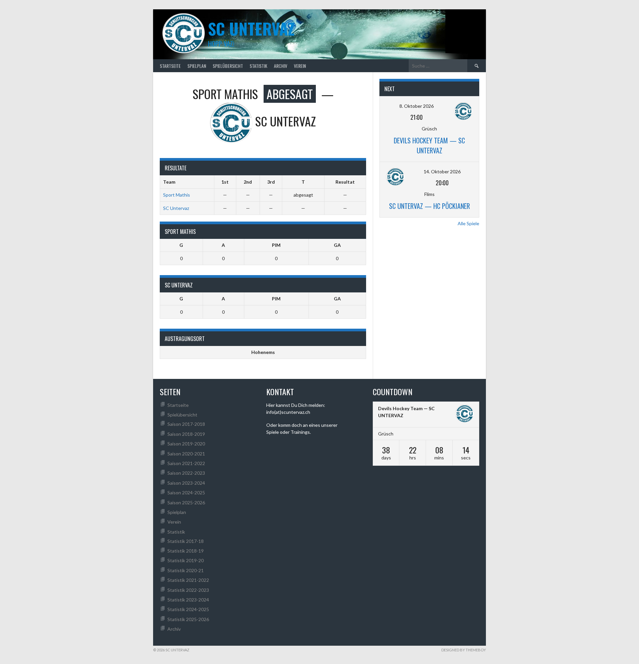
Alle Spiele (468, 223)
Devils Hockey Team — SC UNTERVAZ (429, 145)
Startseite (170, 65)
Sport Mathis (176, 195)
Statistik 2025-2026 (188, 619)
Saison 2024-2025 (186, 492)
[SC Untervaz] (464, 414)
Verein (300, 65)
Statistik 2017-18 (185, 541)
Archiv (280, 65)
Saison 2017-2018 (186, 424)
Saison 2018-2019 (186, 434)
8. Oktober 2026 (416, 106)
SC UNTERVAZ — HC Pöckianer (429, 206)
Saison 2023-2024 (186, 483)
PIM (276, 245)
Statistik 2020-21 (185, 570)
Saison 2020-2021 (186, 453)
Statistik (258, 65)
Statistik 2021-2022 (188, 580)
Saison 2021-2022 (186, 463)
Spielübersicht (228, 65)
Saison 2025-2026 (186, 502)
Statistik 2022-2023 (188, 590)
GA (337, 245)
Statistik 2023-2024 (188, 599)
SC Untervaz (176, 208)
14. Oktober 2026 (442, 171)
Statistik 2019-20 (185, 560)
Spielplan (196, 65)
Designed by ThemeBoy (463, 650)
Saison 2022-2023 (186, 473)
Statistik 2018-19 (185, 551)
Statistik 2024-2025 (188, 609)
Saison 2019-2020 (186, 443)
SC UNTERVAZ (251, 28)
